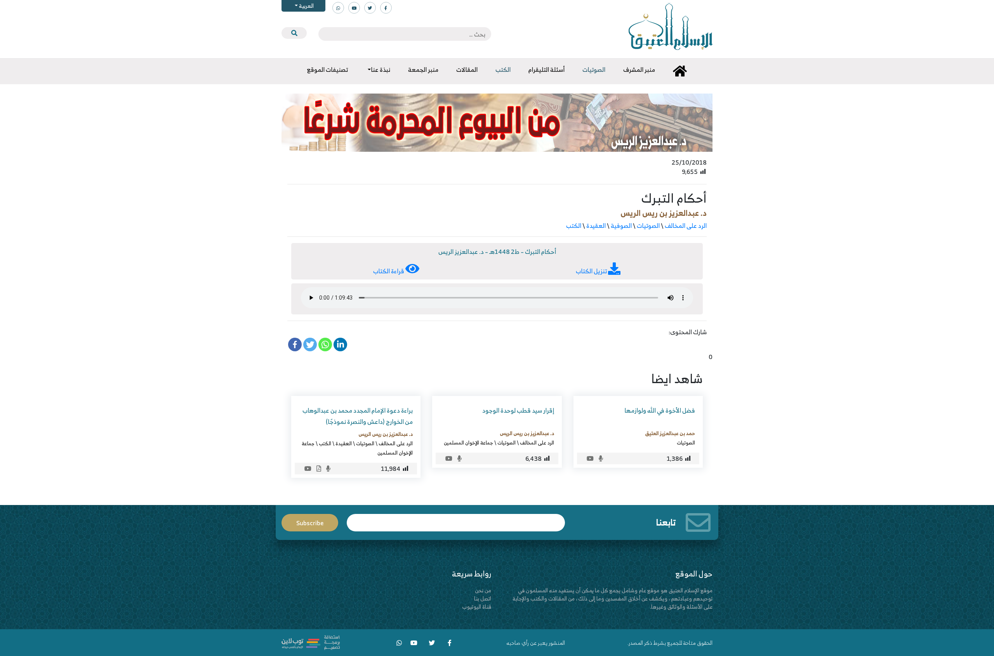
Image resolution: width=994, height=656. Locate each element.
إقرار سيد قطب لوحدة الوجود (518, 410)
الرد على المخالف (686, 225)
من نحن (483, 590)
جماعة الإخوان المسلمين (468, 442)
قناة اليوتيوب (476, 606)
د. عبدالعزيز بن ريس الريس (663, 213)
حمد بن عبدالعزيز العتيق (670, 433)
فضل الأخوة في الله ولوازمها (659, 410)
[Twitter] (310, 344)
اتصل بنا (482, 598)
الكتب (573, 225)
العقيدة (596, 225)
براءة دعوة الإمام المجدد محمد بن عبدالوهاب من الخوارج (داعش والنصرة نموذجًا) (357, 416)
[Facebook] (295, 344)
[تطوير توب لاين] (311, 642)
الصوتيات (648, 225)
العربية (306, 5)
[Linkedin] (340, 344)
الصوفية (621, 225)
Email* (456, 519)
